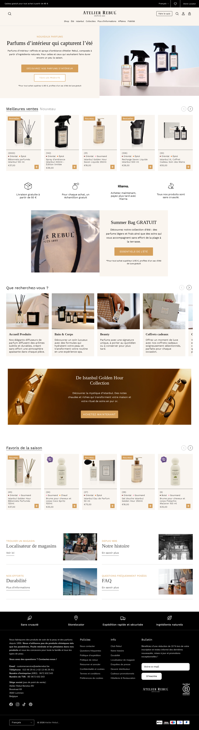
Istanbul (80, 21)
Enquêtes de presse (120, 664)
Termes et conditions (90, 673)
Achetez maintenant (99, 414)
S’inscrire (151, 676)
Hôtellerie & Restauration (123, 678)
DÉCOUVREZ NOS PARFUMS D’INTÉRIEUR (50, 68)
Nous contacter (87, 646)
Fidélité (131, 21)
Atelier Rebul (52, 722)
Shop (66, 21)
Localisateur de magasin (123, 660)
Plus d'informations (106, 21)
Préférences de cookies (91, 678)
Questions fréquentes (90, 650)
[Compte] (183, 13)
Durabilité (115, 655)
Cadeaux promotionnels (122, 673)
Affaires (122, 21)
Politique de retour (89, 660)
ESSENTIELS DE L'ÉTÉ (134, 251)
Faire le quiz (164, 13)
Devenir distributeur (120, 669)
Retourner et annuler (90, 664)
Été (72, 21)
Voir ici (10, 552)
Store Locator (189, 4)
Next (189, 287)
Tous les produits (49, 78)
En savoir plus (110, 552)
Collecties (91, 21)
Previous (181, 287)
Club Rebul (116, 646)
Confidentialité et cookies (92, 669)
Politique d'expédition (90, 655)
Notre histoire (117, 650)
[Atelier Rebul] (99, 14)
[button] (190, 108)
